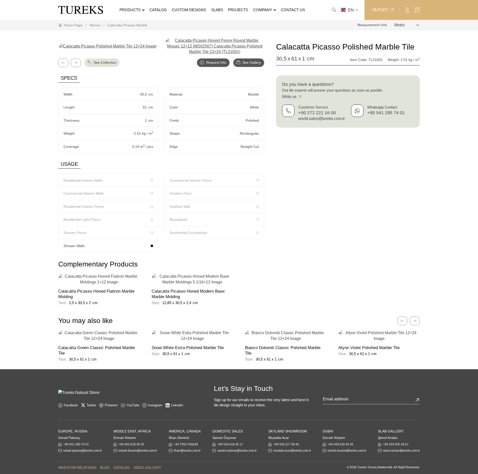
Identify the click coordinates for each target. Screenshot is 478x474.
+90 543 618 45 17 (230, 444)
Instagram (155, 405)
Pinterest (111, 405)
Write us (290, 97)
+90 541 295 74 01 (386, 112)
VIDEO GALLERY (147, 468)
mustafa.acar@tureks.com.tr (292, 450)
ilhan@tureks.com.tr (187, 450)
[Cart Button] (417, 9)
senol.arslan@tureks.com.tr (401, 450)
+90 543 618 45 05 (131, 444)
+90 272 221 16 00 (317, 112)
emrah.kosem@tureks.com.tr (138, 450)
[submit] (417, 400)
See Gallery (251, 62)
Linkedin (177, 405)
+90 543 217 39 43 (286, 444)
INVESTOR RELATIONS (77, 468)
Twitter (91, 405)
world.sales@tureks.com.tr (321, 118)
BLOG (105, 468)
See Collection (104, 62)
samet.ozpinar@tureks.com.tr (237, 450)
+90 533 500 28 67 (396, 444)
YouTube (132, 405)
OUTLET (380, 10)
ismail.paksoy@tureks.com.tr (82, 450)
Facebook (71, 405)
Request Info (215, 62)
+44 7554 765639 (186, 444)
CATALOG (122, 468)
